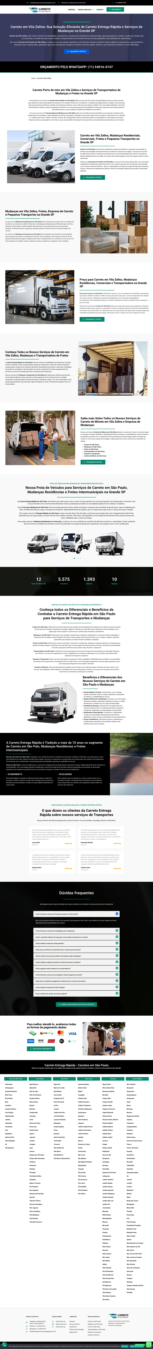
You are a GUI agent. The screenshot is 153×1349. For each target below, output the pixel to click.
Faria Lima (33, 1127)
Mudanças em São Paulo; (92, 447)
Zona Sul (113, 1079)
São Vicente (131, 1264)
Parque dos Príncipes (36, 1155)
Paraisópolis (106, 1236)
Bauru (129, 1105)
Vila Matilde (82, 1187)
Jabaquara (106, 1176)
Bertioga (130, 1109)
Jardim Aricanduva (84, 1130)
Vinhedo (129, 1292)
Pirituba (32, 1169)
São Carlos (130, 1250)
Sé (6, 1144)
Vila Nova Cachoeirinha (62, 1158)
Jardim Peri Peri (59, 1112)
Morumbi (105, 1225)
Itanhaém (130, 1169)
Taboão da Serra (35, 1201)
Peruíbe (129, 1211)
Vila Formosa (82, 1179)
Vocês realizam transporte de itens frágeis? (50, 987)
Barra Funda (33, 1102)
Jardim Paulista (107, 1197)
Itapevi (31, 1134)
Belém (80, 1091)
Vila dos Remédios (35, 1204)
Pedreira (105, 1243)
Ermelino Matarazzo (85, 1109)
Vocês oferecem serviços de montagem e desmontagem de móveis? (59, 975)
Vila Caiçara (131, 1289)
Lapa (31, 1148)
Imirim (56, 1105)
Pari (6, 1130)
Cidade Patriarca (83, 1102)
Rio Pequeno (33, 1187)
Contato (99, 10)
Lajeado (80, 1137)
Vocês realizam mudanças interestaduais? (50, 943)
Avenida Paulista (11, 1091)
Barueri (31, 1105)
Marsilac (105, 1211)
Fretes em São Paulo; (91, 449)
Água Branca (33, 1084)
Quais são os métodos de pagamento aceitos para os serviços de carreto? (61, 981)
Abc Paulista (131, 1084)
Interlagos (105, 1162)
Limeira (129, 1187)
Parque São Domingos (37, 1158)
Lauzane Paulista (60, 1119)
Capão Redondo (107, 1112)
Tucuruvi (57, 1144)
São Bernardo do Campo (135, 1243)
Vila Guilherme (59, 1148)
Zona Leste (88, 1079)
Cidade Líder (82, 1098)
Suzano (129, 1275)
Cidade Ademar (107, 1127)
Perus (56, 1130)
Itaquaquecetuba (132, 1172)
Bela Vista (8, 1095)
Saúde (104, 1264)
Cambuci (8, 1105)
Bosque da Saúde (108, 1091)
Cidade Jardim (107, 1137)
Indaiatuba (130, 1165)
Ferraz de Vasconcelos (134, 1141)
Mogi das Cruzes (132, 1201)
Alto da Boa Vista (108, 1088)
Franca (129, 1144)
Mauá (129, 1197)
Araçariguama (131, 1095)
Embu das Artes (34, 1123)
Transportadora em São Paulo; (94, 451)
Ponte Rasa (82, 1151)
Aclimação (8, 1084)
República (8, 1134)
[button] (29, 544)
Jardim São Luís (108, 1201)
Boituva (129, 1112)
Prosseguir (125, 1346)
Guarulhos (130, 1155)
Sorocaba (130, 1271)
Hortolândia (131, 1158)
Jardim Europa (107, 1187)
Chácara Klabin (107, 1123)
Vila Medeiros (58, 1155)
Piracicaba (130, 1215)
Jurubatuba (106, 1208)
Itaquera (81, 1123)
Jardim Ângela (107, 1183)
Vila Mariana (106, 1282)
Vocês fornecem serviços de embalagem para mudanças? (55, 931)
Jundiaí (129, 1183)
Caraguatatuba (132, 1127)
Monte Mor (130, 1208)
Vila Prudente (82, 1190)
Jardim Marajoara (108, 1194)
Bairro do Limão (59, 1088)
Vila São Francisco (35, 1222)
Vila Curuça (82, 1176)
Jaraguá (32, 1144)
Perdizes (32, 1162)
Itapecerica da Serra (109, 1172)
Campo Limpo (107, 1105)
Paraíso (105, 1232)
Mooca (80, 1141)
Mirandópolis (107, 1218)
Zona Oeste (40, 1079)
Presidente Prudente (134, 1225)
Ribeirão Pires (131, 1229)
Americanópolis (83, 1084)
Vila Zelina (81, 1194)
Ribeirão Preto (132, 1232)
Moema (105, 1222)
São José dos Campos (134, 1257)
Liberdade (8, 1123)
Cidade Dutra (106, 1134)
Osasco (32, 1151)
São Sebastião (131, 1261)
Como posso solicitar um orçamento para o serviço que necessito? (58, 950)
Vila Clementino (107, 1271)
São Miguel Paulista (85, 1162)
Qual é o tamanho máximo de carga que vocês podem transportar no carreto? (62, 937)
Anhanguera (9, 1088)
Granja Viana (33, 1130)
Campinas (130, 1123)
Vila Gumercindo (108, 1278)
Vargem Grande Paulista (135, 1285)
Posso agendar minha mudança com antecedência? (53, 968)
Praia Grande (131, 1222)
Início (33, 78)
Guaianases (82, 1112)
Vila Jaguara (33, 1208)
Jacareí (129, 1179)
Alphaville (32, 1088)
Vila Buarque (9, 1148)
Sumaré (32, 1197)
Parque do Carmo (84, 1144)
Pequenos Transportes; (92, 454)
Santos (129, 1239)
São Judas (106, 1257)
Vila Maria (57, 1151)
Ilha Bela (130, 1162)
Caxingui (32, 1116)
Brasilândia (58, 1091)
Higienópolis (9, 1116)
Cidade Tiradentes (84, 1105)
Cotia (31, 1119)
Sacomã (105, 1250)
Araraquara (130, 1098)
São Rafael (106, 1261)
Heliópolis (106, 1151)
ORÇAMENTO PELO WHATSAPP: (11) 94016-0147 (76, 67)
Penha (80, 1148)
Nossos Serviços (84, 10)
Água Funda (106, 1084)
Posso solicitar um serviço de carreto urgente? (51, 994)
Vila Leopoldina (34, 1211)
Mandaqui (57, 1123)
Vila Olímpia (106, 1292)
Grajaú (104, 1144)
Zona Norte (64, 1079)
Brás (6, 1102)
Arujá (128, 1102)
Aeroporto (130, 1088)
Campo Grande (107, 1102)
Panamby (105, 1229)
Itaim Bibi (105, 1169)
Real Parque (106, 1247)
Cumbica (130, 1130)
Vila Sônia (105, 1299)
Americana (130, 1091)
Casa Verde (57, 1095)
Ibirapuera (105, 1158)
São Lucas (81, 1155)
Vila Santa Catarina (108, 1296)
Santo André (131, 1236)
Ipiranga (105, 1165)
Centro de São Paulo (15, 1079)
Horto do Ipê (106, 1155)
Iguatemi (81, 1116)
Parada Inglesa (59, 1127)
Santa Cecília (9, 1137)
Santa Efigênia (10, 1141)
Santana (56, 1134)
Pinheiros (32, 1165)
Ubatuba (129, 1282)
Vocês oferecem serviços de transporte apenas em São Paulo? (57, 914)
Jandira (32, 1141)
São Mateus (82, 1158)
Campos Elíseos (10, 1109)
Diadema (130, 1134)
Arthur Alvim (82, 1088)
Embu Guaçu (131, 1137)
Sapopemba (82, 1165)
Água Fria (57, 1084)
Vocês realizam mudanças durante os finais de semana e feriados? (58, 962)
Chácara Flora (107, 1116)
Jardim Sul (106, 1204)
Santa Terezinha (59, 1137)
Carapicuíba (33, 1112)
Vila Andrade (106, 1268)
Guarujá (129, 1151)
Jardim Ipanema (108, 1190)
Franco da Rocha (132, 1148)
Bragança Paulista (133, 1116)
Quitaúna (32, 1179)
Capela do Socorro (108, 1109)
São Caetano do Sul (133, 1247)
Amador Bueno (34, 1098)
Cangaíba (81, 1095)
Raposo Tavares (34, 1183)
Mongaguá (130, 1204)
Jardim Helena (83, 1134)
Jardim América (107, 1179)
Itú (128, 1176)
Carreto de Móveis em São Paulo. (95, 456)
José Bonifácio (59, 1116)
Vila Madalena (34, 1215)
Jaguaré (32, 1137)
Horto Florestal (59, 1102)
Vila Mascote (106, 1285)
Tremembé (57, 1141)
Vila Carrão (82, 1172)
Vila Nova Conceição (109, 1289)
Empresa (71, 10)
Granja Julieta (107, 1148)
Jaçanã (56, 1109)
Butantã (32, 1109)
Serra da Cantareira (133, 1268)
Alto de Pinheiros (35, 1095)
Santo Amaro (106, 1254)
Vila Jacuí (81, 1183)
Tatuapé (81, 1169)
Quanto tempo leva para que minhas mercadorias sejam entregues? (58, 956)
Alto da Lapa (33, 1091)
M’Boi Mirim (106, 1215)
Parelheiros (106, 1239)
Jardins (7, 1119)
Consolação (9, 1112)
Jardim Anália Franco (85, 1127)
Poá (128, 1218)
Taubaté (129, 1278)
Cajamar (129, 1119)
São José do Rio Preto (134, 1254)
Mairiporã (130, 1190)
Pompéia (32, 1172)
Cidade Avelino (107, 1130)
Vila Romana (33, 1218)
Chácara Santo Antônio (110, 1119)
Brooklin (105, 1095)
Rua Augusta (33, 1190)
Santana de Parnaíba (36, 1194)
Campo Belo (106, 1098)
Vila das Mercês (107, 1275)
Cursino (105, 1141)
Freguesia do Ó (59, 1098)
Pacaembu (8, 1127)
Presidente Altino (35, 1176)
